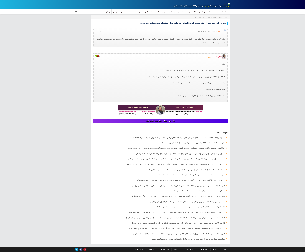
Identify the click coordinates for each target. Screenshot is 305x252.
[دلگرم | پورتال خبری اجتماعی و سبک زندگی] (227, 4)
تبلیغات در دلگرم (191, 249)
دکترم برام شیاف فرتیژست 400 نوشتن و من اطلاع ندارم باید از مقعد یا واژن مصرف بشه (193, 142)
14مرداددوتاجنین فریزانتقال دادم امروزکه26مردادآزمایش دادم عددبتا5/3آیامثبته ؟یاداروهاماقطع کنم (189, 207)
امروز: (228, 6)
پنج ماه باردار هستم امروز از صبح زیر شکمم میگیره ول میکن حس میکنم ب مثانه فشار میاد (191, 175)
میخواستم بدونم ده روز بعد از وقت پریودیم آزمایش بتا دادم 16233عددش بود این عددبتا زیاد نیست (188, 239)
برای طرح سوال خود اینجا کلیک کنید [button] (160, 120)
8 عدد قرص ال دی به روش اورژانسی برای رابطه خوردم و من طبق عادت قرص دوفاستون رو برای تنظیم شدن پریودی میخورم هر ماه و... (176, 159)
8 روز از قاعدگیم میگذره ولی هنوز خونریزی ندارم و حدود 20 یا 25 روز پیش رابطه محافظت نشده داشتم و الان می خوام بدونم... (178, 233)
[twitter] (76, 249)
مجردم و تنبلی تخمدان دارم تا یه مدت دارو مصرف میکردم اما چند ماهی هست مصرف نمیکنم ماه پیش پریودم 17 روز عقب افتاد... (177, 196)
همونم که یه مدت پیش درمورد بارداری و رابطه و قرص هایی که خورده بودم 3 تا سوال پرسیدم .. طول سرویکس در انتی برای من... (177, 185)
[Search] (76, 12)
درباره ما (215, 249)
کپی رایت (177, 249)
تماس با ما (204, 249)
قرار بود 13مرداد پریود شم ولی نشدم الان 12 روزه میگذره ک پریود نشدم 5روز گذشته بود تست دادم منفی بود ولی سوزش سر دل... (177, 223)
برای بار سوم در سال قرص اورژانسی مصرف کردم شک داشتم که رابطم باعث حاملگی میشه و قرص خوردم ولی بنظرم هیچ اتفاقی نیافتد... (176, 228)
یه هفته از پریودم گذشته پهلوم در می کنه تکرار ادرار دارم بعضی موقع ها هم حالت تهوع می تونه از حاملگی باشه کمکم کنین (180, 180)
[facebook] (80, 249)
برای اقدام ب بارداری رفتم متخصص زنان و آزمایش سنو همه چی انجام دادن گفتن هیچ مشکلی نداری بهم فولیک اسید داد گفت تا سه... (175, 164)
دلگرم (225, 249)
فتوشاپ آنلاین (139, 249)
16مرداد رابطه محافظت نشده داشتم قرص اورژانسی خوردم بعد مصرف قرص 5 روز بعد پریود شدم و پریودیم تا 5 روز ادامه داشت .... (177, 137)
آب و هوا (151, 249)
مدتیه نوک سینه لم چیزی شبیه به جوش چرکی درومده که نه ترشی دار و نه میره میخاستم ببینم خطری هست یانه (183, 169)
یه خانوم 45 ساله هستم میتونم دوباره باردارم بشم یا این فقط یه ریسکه (199, 191)
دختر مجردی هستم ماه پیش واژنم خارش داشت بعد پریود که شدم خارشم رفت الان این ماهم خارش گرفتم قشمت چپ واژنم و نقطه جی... (174, 212)
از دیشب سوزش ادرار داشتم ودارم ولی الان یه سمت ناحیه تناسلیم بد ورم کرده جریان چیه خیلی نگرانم (187, 201)
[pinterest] (84, 249)
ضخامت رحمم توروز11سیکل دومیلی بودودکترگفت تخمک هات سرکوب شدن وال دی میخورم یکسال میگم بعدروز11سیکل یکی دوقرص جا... (174, 217)
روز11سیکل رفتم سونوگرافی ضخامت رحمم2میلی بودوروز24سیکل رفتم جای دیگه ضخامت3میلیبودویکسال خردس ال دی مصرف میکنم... (175, 148)
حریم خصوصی (164, 249)
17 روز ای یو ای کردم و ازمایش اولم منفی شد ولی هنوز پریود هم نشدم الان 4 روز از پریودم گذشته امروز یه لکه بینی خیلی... (180, 153)
